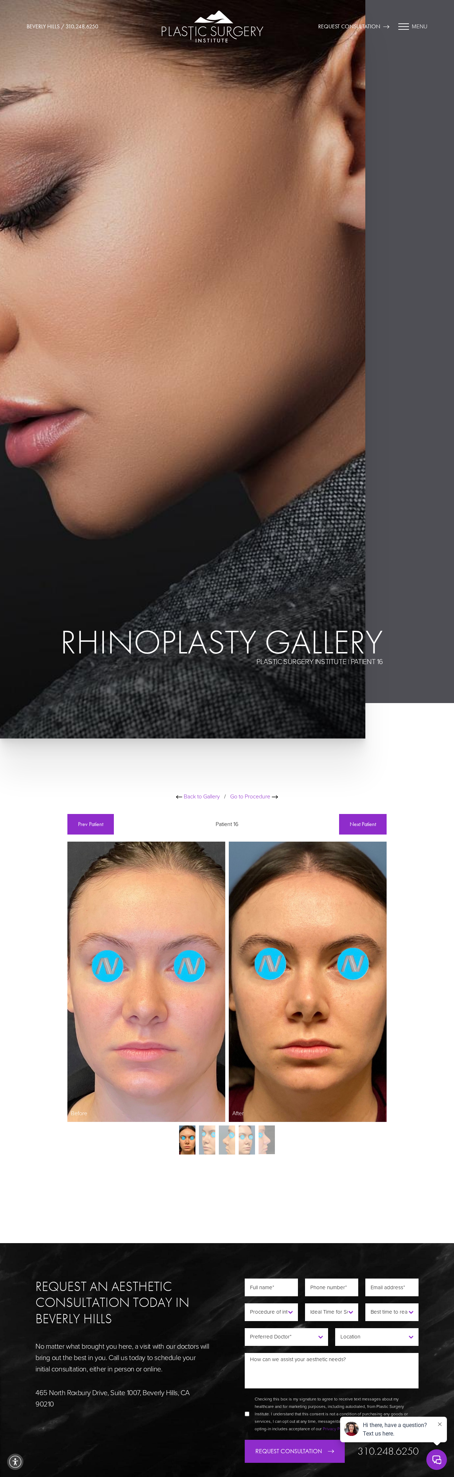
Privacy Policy (336, 1428)
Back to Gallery (201, 796)
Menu (419, 26)
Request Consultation (349, 26)
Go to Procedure (251, 796)
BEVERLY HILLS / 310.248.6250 (62, 26)
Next (363, 824)
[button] (15, 1462)
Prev (90, 824)
